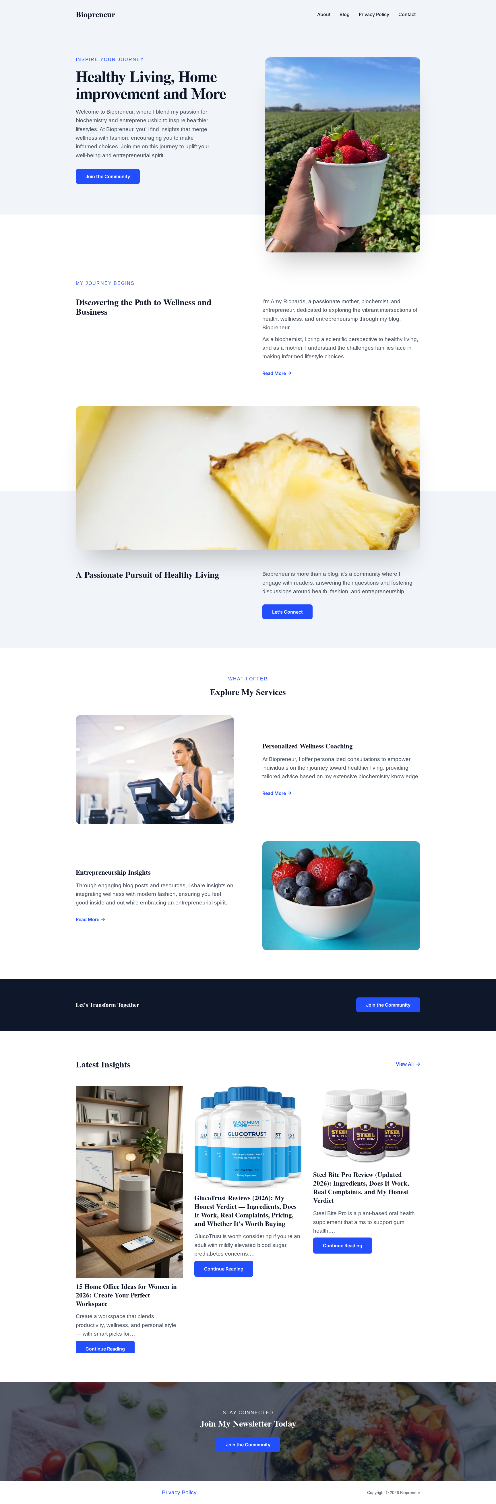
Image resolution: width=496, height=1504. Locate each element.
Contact (407, 14)
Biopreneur (95, 14)
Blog (345, 14)
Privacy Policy (374, 14)
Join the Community (388, 1005)
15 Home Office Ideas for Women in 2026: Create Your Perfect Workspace (126, 1294)
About (323, 14)
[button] (408, 1064)
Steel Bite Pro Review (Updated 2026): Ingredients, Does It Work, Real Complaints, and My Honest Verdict (361, 1187)
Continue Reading (105, 1349)
